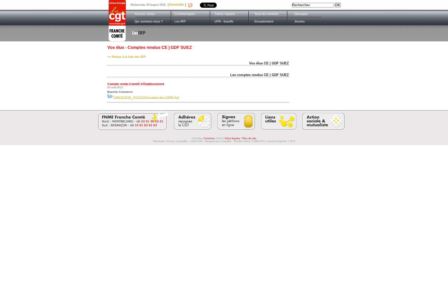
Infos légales (232, 138)
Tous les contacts (266, 14)
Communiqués (184, 14)
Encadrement (263, 21)
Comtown (209, 138)
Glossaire (301, 14)
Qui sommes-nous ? (149, 21)
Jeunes (299, 21)
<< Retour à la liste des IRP (126, 57)
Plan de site (249, 138)
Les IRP (180, 21)
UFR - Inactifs (223, 21)
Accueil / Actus (145, 14)
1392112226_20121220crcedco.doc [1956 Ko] (146, 98)
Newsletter (176, 4)
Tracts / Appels (224, 14)
